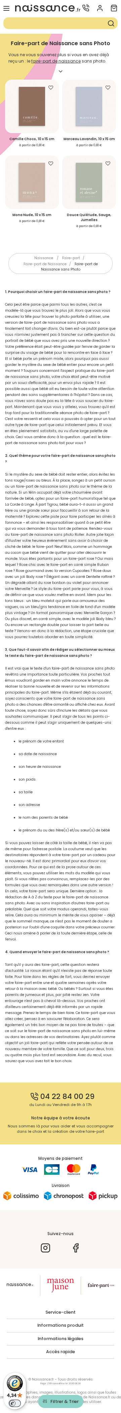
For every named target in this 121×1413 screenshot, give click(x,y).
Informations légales (60, 1339)
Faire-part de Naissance (45, 264)
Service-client (60, 1312)
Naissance (43, 258)
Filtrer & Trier (64, 1401)
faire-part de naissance (56, 61)
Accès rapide (60, 1352)
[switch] (15, 1403)
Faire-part (71, 258)
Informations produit (60, 1325)
